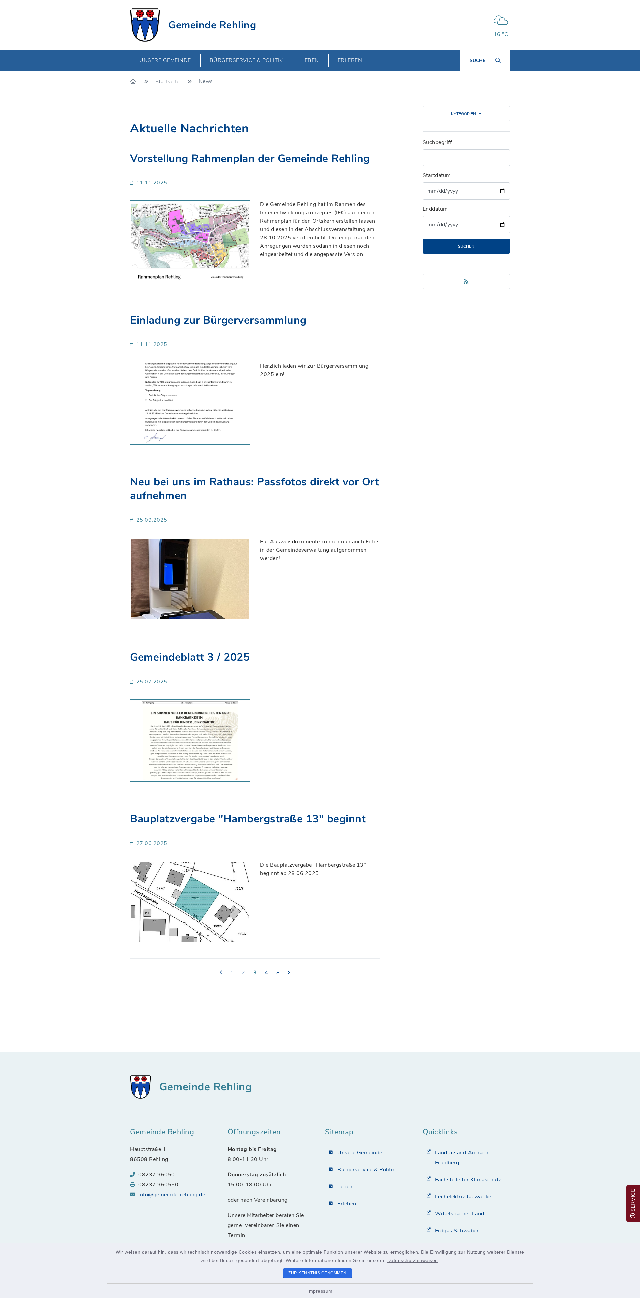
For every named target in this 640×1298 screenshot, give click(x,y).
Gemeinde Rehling (212, 25)
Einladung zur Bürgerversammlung (218, 320)
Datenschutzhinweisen (412, 1260)
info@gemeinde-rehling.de (171, 1194)
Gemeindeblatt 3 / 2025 (190, 657)
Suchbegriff (437, 142)
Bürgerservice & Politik (366, 1169)
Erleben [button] (350, 60)
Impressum (320, 1291)
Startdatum (437, 175)
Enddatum (435, 209)
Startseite (168, 81)
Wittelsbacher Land (459, 1213)
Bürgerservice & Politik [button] (246, 60)
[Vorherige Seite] (221, 973)
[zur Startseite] (145, 25)
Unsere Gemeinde (359, 1152)
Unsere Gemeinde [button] (165, 60)
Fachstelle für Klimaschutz (468, 1179)
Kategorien (463, 113)
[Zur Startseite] (134, 81)
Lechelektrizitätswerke (463, 1196)
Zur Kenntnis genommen (317, 1273)
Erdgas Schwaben (457, 1230)
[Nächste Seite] (289, 973)
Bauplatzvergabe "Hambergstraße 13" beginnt (248, 819)
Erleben (346, 1203)
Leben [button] (310, 60)
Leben (345, 1186)
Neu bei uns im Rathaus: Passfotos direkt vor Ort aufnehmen (254, 489)
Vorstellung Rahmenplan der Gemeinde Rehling (250, 158)
